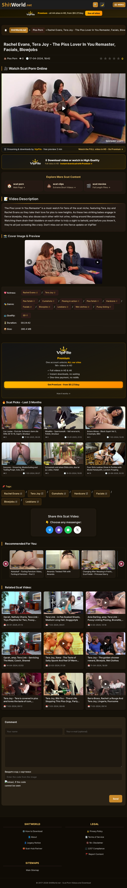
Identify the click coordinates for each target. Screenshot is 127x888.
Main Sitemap (32, 870)
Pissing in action (69, 301)
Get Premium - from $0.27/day (63, 384)
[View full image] (63, 262)
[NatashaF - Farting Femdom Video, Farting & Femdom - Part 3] (26, 559)
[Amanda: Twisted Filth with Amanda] (62, 559)
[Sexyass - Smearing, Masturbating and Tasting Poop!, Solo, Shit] (22, 453)
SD (24, 315)
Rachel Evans (29, 292)
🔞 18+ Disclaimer (94, 842)
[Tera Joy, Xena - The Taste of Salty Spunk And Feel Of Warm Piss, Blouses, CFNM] (63, 643)
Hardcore (110, 301)
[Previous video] (6, 564)
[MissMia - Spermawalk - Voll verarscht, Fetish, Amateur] (63, 418)
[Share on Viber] (59, 530)
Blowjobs (43, 307)
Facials (26, 307)
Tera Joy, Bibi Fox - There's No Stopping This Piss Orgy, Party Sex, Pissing (62, 700)
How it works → (63, 394)
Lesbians (61, 307)
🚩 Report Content (95, 854)
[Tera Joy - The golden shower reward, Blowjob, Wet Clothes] (105, 643)
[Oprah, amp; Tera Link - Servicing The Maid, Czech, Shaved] (21, 643)
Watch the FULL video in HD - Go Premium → (100, 149)
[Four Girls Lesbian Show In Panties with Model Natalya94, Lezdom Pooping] (105, 453)
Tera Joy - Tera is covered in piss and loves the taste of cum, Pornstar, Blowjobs (21, 700)
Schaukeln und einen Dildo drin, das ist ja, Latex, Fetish (62, 468)
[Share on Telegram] (49, 530)
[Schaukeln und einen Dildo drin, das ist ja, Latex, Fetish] (63, 453)
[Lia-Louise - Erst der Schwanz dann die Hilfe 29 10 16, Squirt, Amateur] (22, 418)
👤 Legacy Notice (32, 842)
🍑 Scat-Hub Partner (32, 848)
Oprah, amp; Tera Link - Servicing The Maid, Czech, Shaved (21, 659)
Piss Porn (38, 30)
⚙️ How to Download (32, 831)
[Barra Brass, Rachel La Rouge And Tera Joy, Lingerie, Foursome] (105, 684)
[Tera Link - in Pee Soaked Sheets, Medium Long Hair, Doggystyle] (63, 602)
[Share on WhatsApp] (68, 530)
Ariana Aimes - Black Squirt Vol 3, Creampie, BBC (101, 432)
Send (115, 798)
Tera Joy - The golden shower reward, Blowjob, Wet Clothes (103, 659)
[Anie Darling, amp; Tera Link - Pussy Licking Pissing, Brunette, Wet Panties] (105, 602)
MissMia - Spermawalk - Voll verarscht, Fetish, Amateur (62, 432)
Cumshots (47, 301)
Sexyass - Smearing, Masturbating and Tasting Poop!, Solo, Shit (20, 468)
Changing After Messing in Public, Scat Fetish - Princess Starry (97, 572)
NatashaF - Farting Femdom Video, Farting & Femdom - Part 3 (26, 572)
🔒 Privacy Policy (95, 831)
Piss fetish (92, 301)
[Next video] (121, 564)
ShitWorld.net (18, 30)
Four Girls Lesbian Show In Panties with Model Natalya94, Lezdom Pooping (104, 468)
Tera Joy (49, 292)
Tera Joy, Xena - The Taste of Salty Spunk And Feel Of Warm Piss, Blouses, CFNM (61, 659)
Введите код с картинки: (18, 771)
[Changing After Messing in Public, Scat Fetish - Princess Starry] (98, 559)
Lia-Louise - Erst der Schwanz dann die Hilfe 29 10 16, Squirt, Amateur (20, 432)
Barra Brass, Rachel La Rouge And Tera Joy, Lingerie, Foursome (105, 700)
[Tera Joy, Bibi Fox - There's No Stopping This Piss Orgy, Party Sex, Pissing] (63, 684)
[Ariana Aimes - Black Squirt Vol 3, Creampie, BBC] (105, 418)
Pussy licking (103, 307)
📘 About (32, 837)
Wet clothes (81, 307)
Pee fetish (28, 301)
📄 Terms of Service (94, 837)
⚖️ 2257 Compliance (95, 848)
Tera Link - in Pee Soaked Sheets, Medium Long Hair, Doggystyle (63, 618)
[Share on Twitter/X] (77, 530)
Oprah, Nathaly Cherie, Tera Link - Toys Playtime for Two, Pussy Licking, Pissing (21, 619)
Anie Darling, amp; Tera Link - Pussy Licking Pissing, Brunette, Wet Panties (105, 619)
